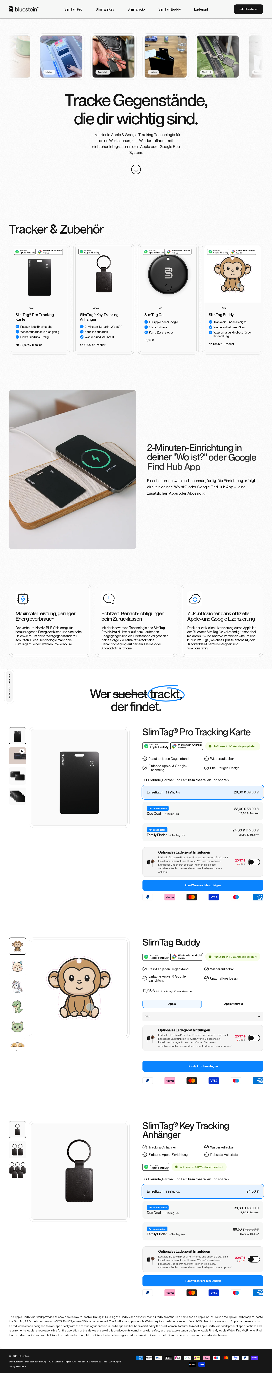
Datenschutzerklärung (215, 1321)
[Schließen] (258, 1290)
